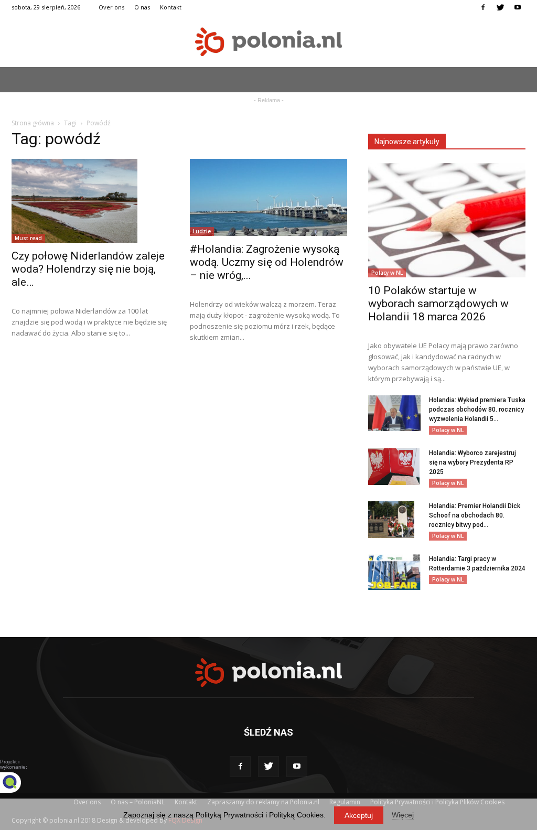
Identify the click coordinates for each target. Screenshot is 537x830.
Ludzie (202, 231)
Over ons (111, 7)
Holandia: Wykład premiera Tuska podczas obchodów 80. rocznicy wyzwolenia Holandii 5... (477, 409)
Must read (28, 238)
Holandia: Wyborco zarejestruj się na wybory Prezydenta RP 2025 (472, 462)
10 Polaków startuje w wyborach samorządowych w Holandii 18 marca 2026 (438, 303)
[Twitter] (500, 7)
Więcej (403, 815)
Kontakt (170, 7)
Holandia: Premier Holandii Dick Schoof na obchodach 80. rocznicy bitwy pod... (474, 515)
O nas (142, 7)
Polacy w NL (387, 272)
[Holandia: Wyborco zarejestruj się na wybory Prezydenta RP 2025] (394, 466)
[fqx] (18, 782)
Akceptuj (359, 815)
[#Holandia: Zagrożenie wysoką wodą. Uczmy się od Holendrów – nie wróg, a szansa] (268, 197)
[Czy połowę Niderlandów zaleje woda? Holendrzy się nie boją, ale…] (90, 201)
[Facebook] (483, 7)
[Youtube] (517, 7)
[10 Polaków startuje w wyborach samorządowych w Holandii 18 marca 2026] (446, 220)
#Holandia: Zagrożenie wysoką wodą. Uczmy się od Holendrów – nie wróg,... (266, 262)
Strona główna (33, 122)
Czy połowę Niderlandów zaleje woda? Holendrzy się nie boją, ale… (88, 269)
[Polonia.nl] (268, 41)
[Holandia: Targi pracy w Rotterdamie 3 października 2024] (394, 572)
